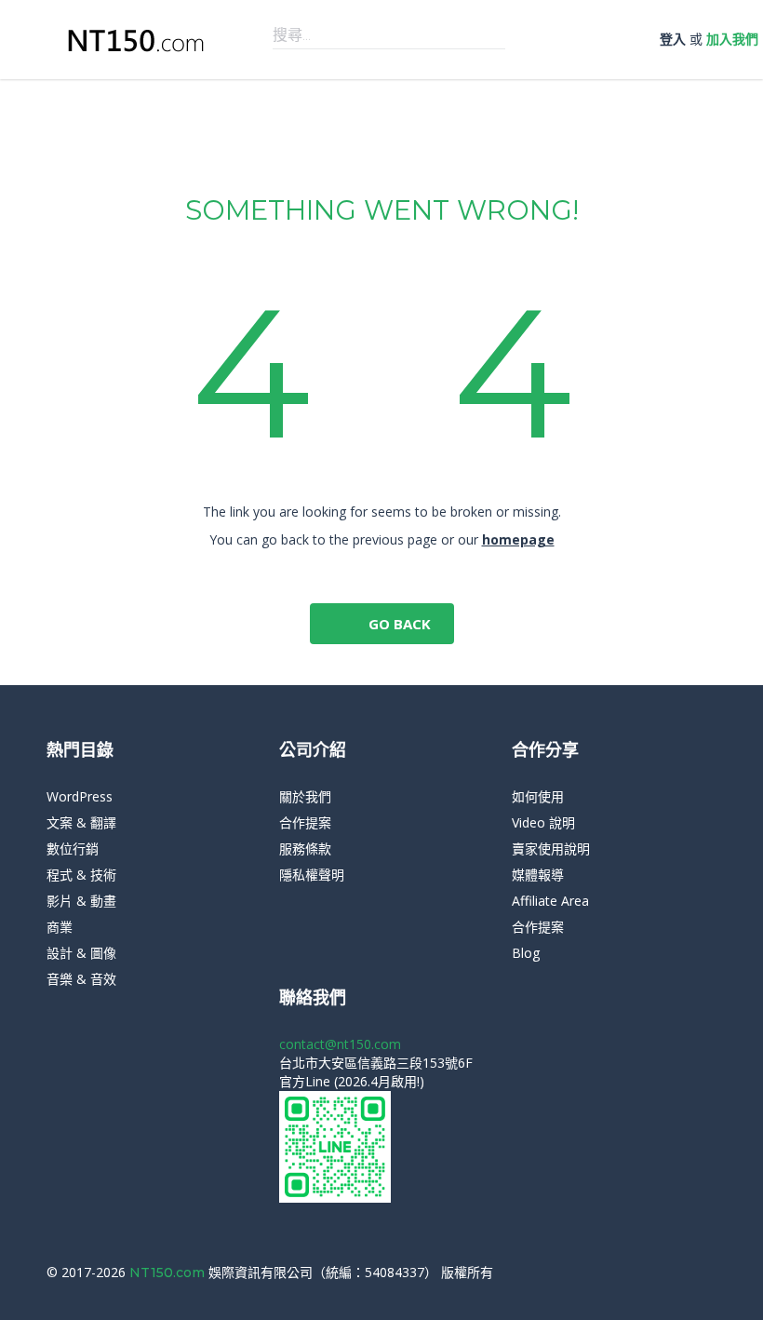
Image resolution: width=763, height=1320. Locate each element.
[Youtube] (711, 1272)
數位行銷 (73, 848)
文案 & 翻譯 (81, 822)
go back (398, 623)
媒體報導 (538, 874)
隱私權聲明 (311, 874)
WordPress (80, 796)
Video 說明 (543, 822)
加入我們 (732, 38)
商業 (60, 927)
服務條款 (305, 848)
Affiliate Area (550, 900)
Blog (526, 953)
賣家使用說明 (551, 848)
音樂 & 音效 (81, 979)
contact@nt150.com (340, 1044)
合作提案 (305, 822)
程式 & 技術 (81, 874)
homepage (518, 539)
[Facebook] (683, 1272)
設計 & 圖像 (81, 953)
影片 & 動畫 (81, 900)
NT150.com (168, 1272)
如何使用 (538, 796)
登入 (673, 38)
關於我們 (305, 796)
